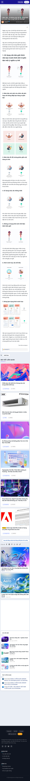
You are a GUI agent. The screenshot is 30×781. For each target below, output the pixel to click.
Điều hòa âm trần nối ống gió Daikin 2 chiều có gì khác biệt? (14, 413)
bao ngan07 (6, 446)
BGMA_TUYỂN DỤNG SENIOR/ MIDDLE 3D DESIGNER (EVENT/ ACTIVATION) (15, 679)
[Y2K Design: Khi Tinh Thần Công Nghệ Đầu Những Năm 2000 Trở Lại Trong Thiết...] (15, 557)
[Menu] (2, 2)
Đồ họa (4, 564)
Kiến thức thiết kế (19, 21)
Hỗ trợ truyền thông (7, 770)
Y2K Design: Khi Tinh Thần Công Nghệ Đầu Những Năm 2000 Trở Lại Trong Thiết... (14, 568)
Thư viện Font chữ (6, 754)
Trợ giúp (21, 731)
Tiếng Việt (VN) (13, 734)
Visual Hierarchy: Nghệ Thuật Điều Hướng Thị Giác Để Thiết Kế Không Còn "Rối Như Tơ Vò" (15, 499)
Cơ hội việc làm (5, 756)
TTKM (5, 417)
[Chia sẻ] (27, 27)
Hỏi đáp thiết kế (6, 758)
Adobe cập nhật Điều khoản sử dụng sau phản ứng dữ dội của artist (14, 528)
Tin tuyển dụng (6, 675)
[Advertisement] (15, 615)
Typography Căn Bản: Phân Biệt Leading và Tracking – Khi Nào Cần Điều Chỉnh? (14, 470)
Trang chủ (9, 731)
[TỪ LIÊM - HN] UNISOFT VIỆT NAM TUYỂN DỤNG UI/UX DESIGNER (15, 687)
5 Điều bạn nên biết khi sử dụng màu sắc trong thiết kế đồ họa (13, 384)
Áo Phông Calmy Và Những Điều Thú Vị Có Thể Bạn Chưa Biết (15, 441)
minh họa (6, 355)
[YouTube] (8, 746)
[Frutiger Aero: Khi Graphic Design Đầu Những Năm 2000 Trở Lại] (15, 583)
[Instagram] (5, 746)
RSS (20, 734)
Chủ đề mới (5, 633)
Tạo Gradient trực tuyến (7, 768)
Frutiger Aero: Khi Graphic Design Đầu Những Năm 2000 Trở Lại (15, 595)
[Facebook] (2, 746)
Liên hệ (15, 731)
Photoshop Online (6, 766)
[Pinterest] (11, 746)
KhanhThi (3, 570)
